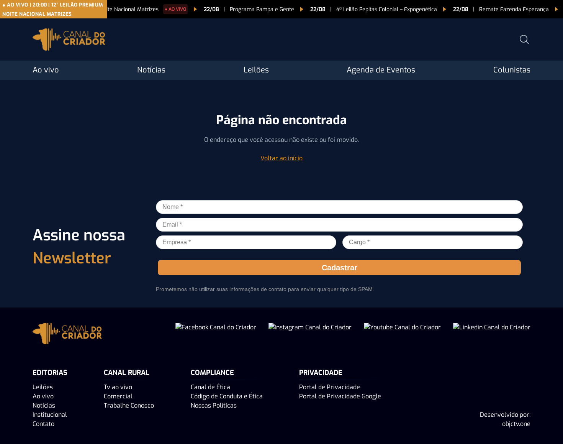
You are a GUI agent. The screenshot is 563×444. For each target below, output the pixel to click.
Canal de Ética (210, 387)
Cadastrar (339, 267)
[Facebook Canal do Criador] (215, 335)
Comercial (118, 396)
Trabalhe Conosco (129, 405)
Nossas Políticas (214, 405)
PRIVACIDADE (320, 372)
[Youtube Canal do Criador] (402, 335)
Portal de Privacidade (329, 387)
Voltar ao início (281, 158)
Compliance (212, 372)
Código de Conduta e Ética (227, 396)
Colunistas (511, 70)
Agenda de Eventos (381, 70)
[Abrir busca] (524, 39)
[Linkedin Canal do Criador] (491, 335)
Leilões (256, 70)
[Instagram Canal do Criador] (310, 335)
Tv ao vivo (118, 387)
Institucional (50, 415)
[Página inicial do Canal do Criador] (69, 40)
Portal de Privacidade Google (340, 396)
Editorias (50, 372)
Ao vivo (46, 70)
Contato (43, 424)
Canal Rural (126, 372)
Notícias (151, 70)
